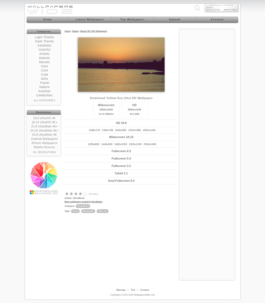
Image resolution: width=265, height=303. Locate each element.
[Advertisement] (207, 85)
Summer (44, 91)
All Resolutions (44, 152)
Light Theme (44, 37)
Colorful (44, 49)
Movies (44, 62)
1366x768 (107, 130)
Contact (144, 289)
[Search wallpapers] (197, 11)
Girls (44, 78)
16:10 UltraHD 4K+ (45, 122)
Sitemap (120, 289)
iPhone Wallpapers (45, 143)
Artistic (44, 54)
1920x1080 (134, 130)
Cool (44, 70)
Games (44, 58)
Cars (44, 66)
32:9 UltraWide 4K (44, 134)
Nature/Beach (83, 206)
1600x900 (120, 130)
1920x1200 (135, 144)
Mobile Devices (44, 147)
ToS (133, 289)
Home (67, 31)
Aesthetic (44, 45)
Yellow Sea (102, 211)
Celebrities (44, 95)
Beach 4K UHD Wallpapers (93, 31)
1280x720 (94, 130)
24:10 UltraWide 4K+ (44, 130)
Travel (44, 83)
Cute (44, 74)
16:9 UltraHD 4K (44, 118)
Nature (44, 87)
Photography (88, 211)
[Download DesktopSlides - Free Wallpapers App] (43, 178)
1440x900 (106, 144)
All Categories (44, 100)
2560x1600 (149, 144)
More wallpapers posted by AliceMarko (83, 201)
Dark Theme (44, 41)
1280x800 (93, 144)
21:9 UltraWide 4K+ (44, 126)
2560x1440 (149, 130)
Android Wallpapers (44, 138)
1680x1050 (120, 144)
